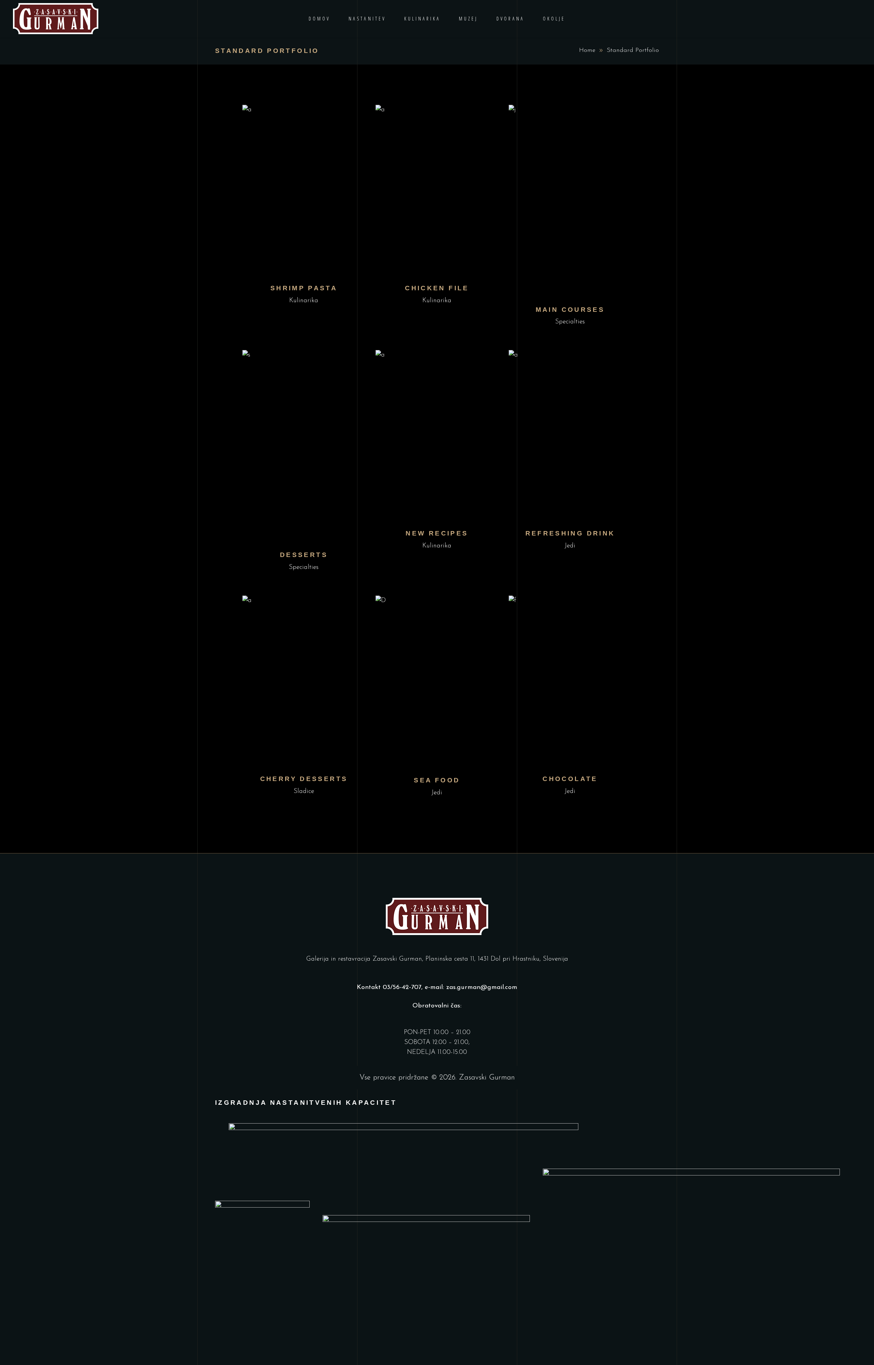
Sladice (304, 791)
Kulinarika (303, 300)
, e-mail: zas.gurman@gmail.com (469, 987)
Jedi (570, 546)
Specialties (570, 322)
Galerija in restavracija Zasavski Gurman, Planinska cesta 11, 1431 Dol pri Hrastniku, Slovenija (437, 959)
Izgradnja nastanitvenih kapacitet (306, 1102)
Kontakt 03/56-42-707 (389, 987)
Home (587, 50)
